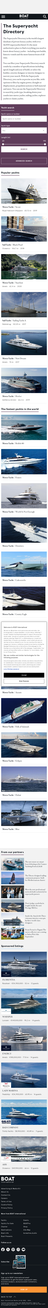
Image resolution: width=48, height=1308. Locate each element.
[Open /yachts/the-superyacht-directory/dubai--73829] (24, 779)
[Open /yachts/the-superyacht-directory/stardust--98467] (24, 267)
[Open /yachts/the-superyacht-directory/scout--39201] (24, 191)
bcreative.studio (30, 1233)
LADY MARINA (10, 1090)
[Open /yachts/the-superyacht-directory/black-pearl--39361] (24, 229)
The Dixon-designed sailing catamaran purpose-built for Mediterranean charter (35, 877)
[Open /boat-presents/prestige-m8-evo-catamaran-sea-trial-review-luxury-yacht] (12, 905)
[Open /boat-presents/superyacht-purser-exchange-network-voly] (12, 892)
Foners (18, 477)
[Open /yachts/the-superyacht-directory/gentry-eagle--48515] (24, 598)
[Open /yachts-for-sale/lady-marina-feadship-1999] (24, 1075)
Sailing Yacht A (19, 320)
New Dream (20, 358)
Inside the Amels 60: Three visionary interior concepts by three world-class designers (35, 919)
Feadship (6, 1094)
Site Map (26, 1230)
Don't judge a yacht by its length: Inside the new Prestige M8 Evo (34, 905)
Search (24, 149)
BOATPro (27, 1223)
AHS (4, 1164)
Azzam (18, 692)
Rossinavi (6, 983)
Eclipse (18, 760)
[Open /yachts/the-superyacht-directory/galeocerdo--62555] (24, 564)
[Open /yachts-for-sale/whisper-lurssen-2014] (24, 1001)
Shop (25, 1227)
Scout (18, 207)
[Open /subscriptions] (17, 1262)
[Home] (23, 17)
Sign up (24, 1290)
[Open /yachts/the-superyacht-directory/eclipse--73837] (24, 745)
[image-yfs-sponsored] (6, 976)
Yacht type (5, 126)
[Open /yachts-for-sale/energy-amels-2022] (24, 1038)
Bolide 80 (19, 443)
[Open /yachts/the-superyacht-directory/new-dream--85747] (24, 342)
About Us (5, 1192)
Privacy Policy (7, 1208)
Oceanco (6, 248)
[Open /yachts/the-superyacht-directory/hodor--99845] (24, 380)
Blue (17, 829)
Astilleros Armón (9, 400)
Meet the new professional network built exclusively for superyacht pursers (36, 891)
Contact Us (5, 1195)
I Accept (24, 675)
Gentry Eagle (21, 614)
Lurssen (5, 1020)
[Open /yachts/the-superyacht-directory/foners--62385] (24, 461)
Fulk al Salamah (22, 726)
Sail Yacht (6, 244)
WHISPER (7, 1016)
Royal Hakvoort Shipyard (12, 211)
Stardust (19, 282)
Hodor (18, 396)
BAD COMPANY (10, 1127)
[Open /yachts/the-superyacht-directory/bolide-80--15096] (24, 427)
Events (26, 1220)
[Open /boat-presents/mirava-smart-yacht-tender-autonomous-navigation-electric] (12, 864)
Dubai (18, 795)
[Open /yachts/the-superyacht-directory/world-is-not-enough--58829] (24, 496)
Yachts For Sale (7, 1223)
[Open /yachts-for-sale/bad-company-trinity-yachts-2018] (24, 1112)
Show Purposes (24, 681)
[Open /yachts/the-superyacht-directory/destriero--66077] (24, 530)
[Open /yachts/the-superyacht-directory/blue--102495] (24, 813)
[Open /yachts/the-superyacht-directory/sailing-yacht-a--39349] (24, 304)
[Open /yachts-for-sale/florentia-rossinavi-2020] (24, 964)
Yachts (4, 1220)
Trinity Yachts (7, 1131)
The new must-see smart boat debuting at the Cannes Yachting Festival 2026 (36, 864)
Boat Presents (7, 1236)
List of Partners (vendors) (11, 669)
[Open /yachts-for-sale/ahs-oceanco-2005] (24, 1149)
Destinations (6, 1230)
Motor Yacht (8, 207)
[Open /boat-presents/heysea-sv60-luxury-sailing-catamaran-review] (12, 878)
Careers (4, 1198)
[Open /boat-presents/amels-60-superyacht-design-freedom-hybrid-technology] (12, 919)
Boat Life (5, 1233)
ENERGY (6, 1053)
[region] (24, 654)
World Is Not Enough (25, 511)
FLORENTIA (8, 979)
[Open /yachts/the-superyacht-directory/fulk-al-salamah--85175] (24, 710)
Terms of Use (6, 1201)
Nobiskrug (6, 324)
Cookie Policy (6, 1205)
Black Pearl (18, 244)
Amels (4, 286)
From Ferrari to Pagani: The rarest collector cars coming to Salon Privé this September (35, 933)
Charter (4, 1227)
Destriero (19, 546)
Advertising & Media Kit (10, 1189)
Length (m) (5, 137)
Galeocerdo (20, 580)
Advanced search (24, 161)
